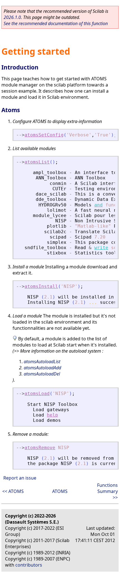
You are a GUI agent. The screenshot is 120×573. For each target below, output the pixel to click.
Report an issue (19, 478)
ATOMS (60, 491)
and (98, 205)
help (52, 415)
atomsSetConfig (44, 135)
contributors (28, 565)
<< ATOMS (13, 491)
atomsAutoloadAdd (42, 368)
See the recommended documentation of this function (56, 23)
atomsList (37, 162)
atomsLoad (37, 393)
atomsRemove (40, 447)
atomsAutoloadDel (42, 374)
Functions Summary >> (107, 491)
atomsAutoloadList (42, 361)
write (101, 247)
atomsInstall (41, 286)
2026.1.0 (12, 17)
